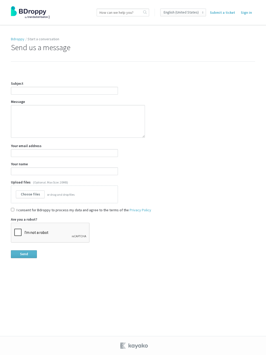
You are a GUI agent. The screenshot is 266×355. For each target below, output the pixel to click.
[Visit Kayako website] (134, 346)
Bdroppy (17, 39)
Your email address (26, 145)
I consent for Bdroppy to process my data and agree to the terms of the (83, 210)
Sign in (246, 12)
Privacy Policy (140, 210)
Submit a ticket (222, 12)
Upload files (43, 188)
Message (18, 101)
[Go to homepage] (30, 12)
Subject (17, 83)
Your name (19, 164)
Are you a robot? (24, 219)
